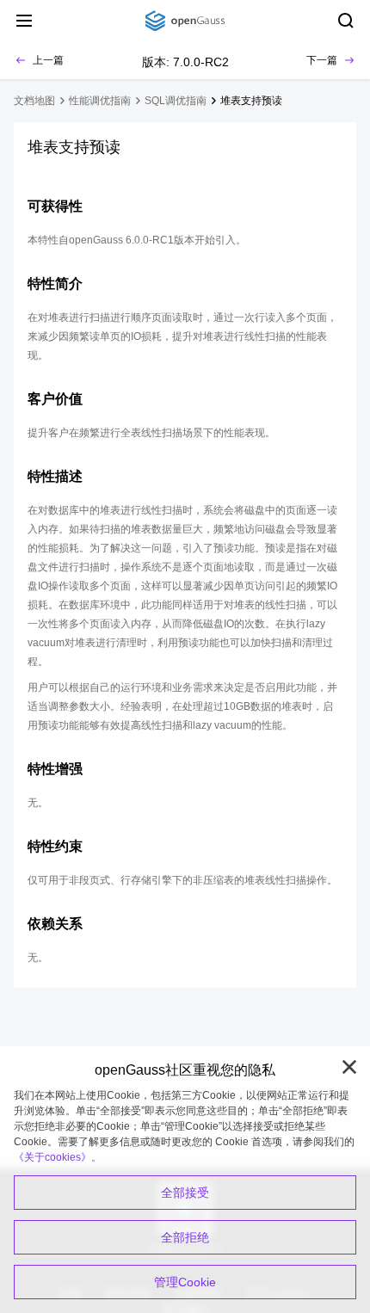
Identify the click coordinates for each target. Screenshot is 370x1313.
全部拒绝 (185, 1237)
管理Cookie (185, 1282)
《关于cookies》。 (58, 1157)
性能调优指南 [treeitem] (100, 101)
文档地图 (34, 101)
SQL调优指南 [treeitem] (176, 101)
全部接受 (185, 1192)
